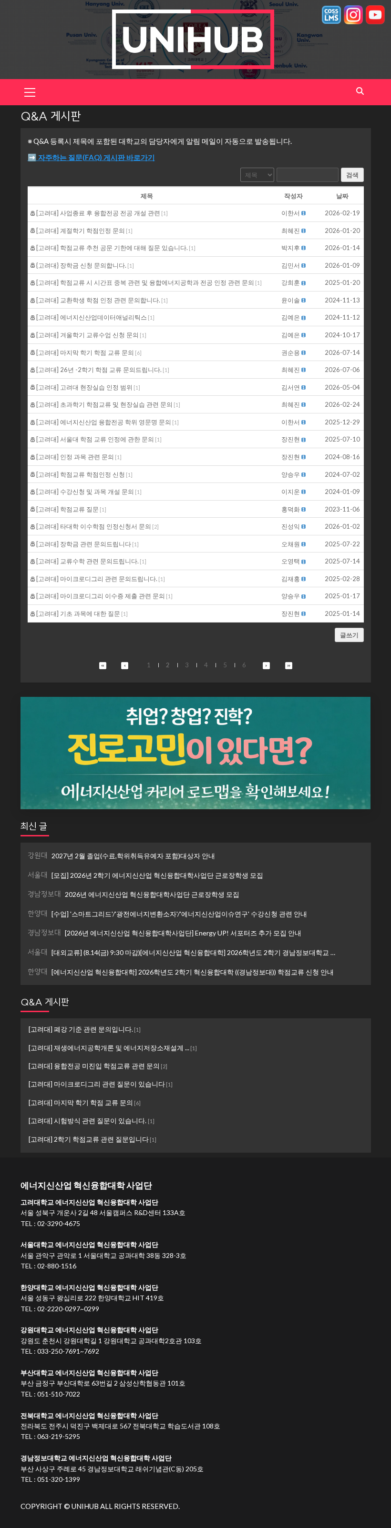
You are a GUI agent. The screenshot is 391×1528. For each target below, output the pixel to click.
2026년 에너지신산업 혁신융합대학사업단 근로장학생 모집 (133, 894)
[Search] (360, 91)
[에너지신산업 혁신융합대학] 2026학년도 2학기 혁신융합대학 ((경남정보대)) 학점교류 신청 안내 (181, 971)
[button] (290, 213)
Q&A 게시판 (45, 1002)
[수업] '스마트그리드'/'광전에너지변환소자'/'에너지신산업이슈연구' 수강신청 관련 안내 (167, 913)
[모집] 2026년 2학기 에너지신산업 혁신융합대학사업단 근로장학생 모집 (145, 875)
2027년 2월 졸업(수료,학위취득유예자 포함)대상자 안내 (121, 855)
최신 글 (34, 826)
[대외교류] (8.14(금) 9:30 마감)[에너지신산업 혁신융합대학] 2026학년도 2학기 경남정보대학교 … (181, 952)
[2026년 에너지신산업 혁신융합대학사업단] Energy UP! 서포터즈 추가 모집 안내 (164, 932)
